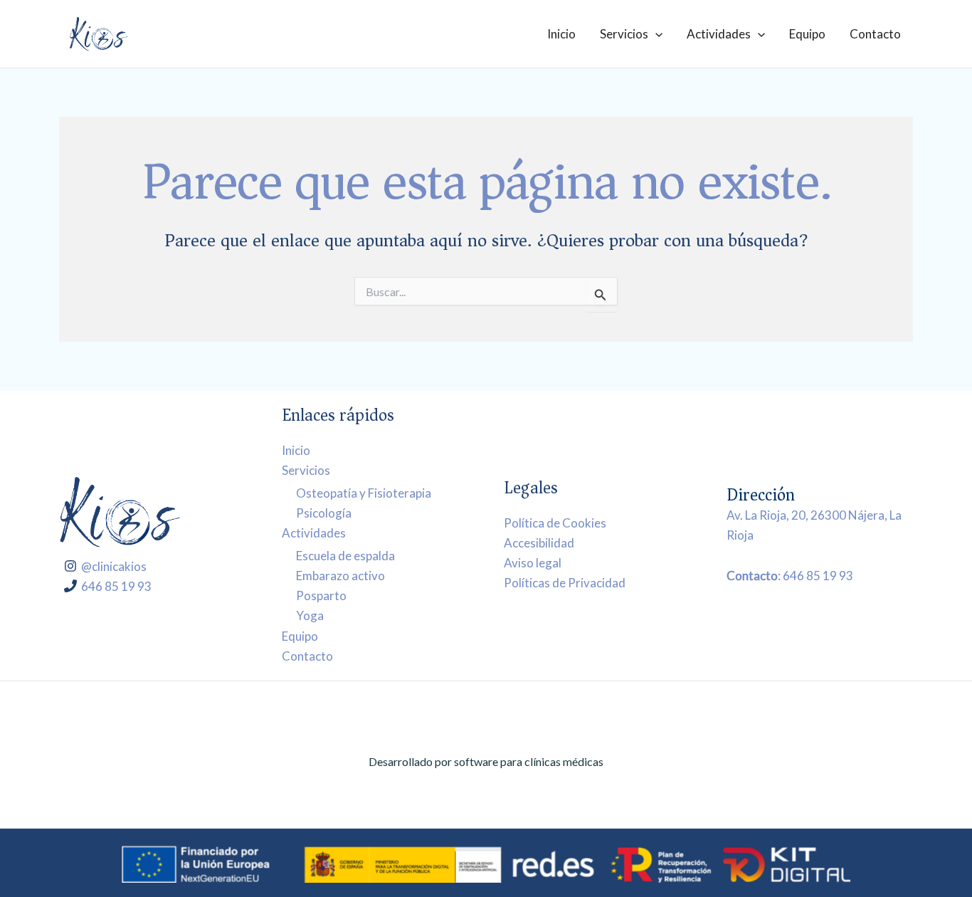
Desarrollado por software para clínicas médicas (486, 761)
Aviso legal (532, 562)
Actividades (719, 33)
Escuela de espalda (345, 555)
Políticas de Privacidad (564, 582)
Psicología (324, 512)
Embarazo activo (340, 575)
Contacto (875, 33)
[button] (655, 34)
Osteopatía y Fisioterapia (363, 493)
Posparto (321, 595)
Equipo (807, 33)
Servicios (624, 33)
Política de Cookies (555, 522)
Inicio (561, 33)
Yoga (310, 615)
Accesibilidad (539, 542)
